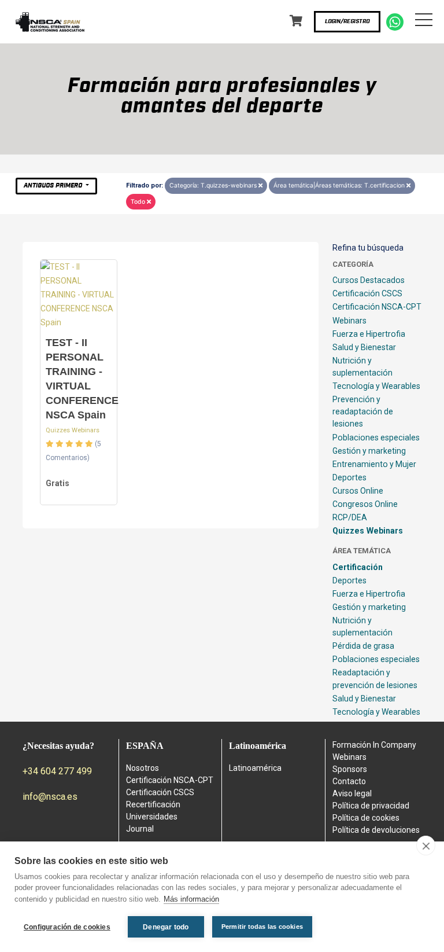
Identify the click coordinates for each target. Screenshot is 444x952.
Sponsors (349, 769)
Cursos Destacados (368, 280)
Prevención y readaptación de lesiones (362, 411)
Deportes (349, 477)
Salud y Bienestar (364, 347)
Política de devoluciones (376, 830)
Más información (191, 899)
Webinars (349, 320)
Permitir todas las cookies (262, 926)
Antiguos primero (54, 185)
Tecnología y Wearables (376, 386)
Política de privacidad (370, 805)
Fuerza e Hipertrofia (368, 334)
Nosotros (142, 768)
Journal (140, 828)
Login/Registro (347, 21)
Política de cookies (365, 817)
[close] (425, 845)
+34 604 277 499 (57, 771)
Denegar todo (165, 927)
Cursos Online (357, 490)
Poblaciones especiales (376, 437)
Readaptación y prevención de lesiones (374, 678)
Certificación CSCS (367, 293)
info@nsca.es (50, 796)
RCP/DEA (349, 517)
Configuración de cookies (67, 927)
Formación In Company (374, 744)
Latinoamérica (255, 768)
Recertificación (153, 804)
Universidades (151, 816)
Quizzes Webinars (72, 430)
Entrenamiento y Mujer (374, 464)
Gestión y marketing (369, 450)
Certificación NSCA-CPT (376, 306)
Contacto (349, 781)
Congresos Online (365, 504)
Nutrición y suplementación (362, 366)
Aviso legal (352, 793)
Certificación (357, 567)
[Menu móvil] (423, 22)
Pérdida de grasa (363, 645)
